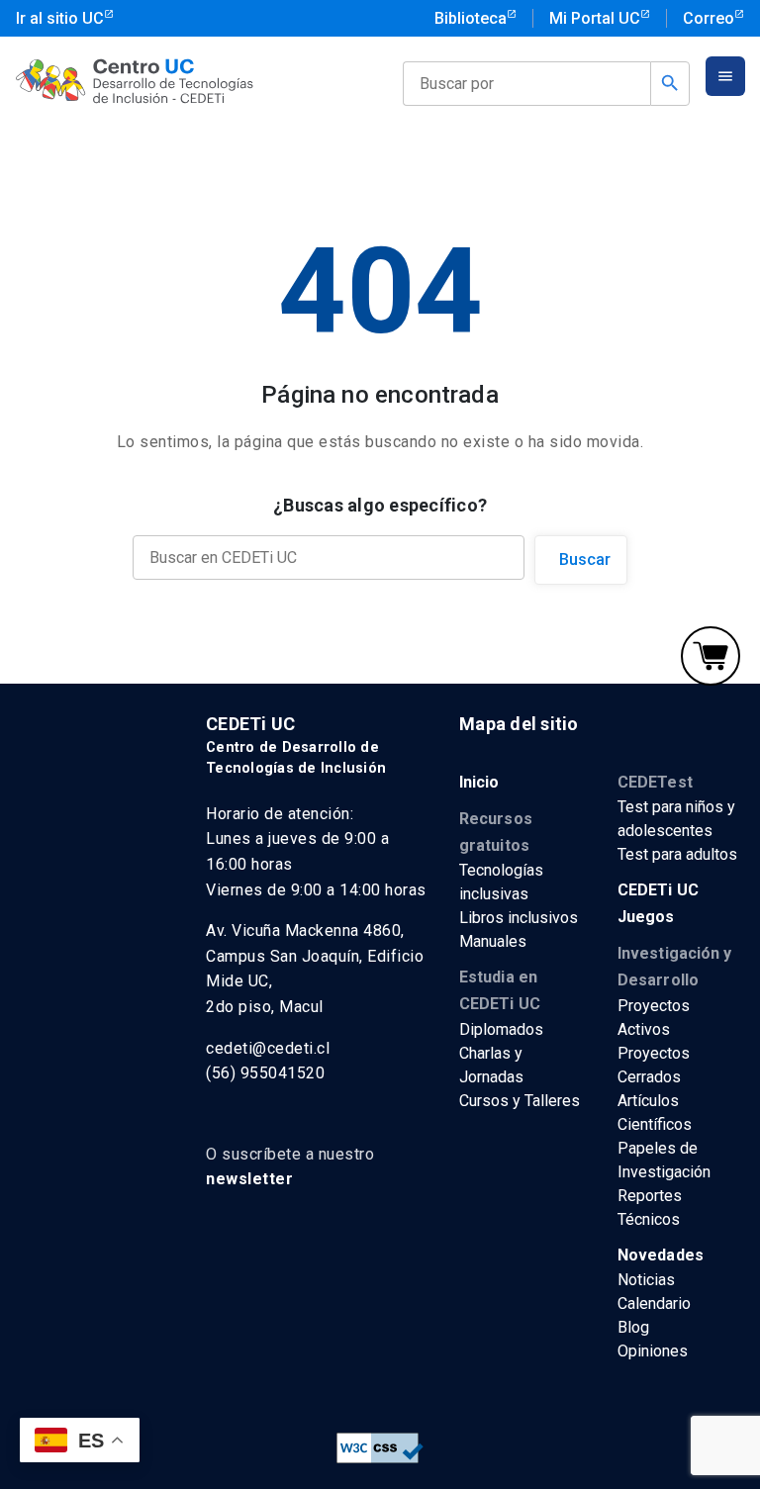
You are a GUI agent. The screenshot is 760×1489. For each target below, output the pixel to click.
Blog (633, 1327)
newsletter (249, 1178)
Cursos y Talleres (519, 1100)
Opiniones (653, 1351)
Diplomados (501, 1029)
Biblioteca (470, 18)
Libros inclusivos (518, 917)
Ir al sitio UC (60, 18)
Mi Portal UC (594, 18)
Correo (708, 18)
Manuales (492, 941)
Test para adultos (677, 854)
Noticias (646, 1279)
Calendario (654, 1303)
